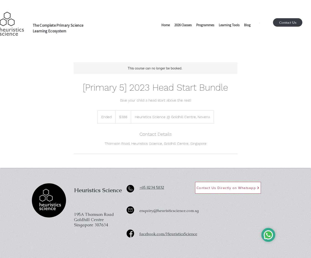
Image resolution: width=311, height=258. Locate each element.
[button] (183, 25)
